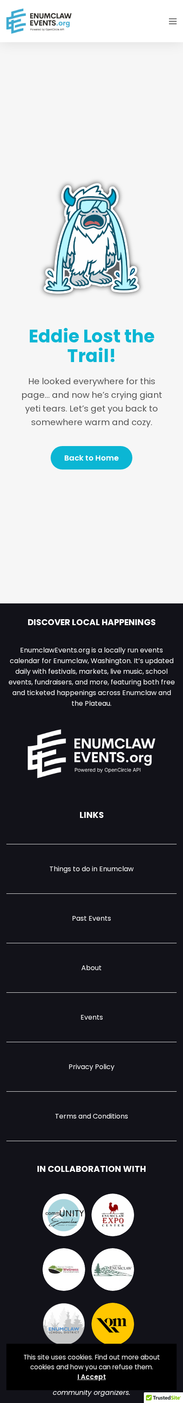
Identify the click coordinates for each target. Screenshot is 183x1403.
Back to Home (91, 457)
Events (91, 1017)
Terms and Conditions (91, 1116)
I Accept (91, 1376)
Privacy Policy (91, 1067)
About (91, 968)
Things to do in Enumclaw (91, 869)
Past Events (91, 918)
